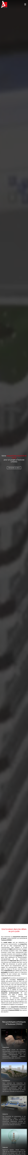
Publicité (5, 1147)
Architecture (6, 1080)
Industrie (5, 1114)
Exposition (6, 1047)
